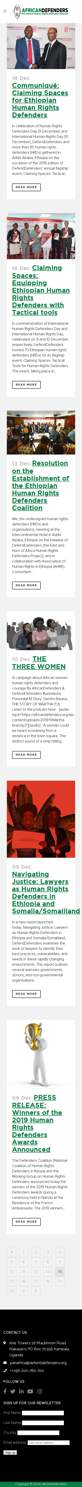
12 (36, 1272)
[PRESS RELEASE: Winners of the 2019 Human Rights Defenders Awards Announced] (41, 1054)
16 (24, 1281)
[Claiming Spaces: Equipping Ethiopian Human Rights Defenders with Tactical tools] (41, 236)
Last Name (12, 1423)
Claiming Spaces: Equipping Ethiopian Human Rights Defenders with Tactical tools (41, 290)
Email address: (15, 1443)
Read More (26, 187)
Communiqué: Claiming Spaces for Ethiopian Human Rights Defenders (40, 100)
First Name (12, 1413)
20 (11, 1291)
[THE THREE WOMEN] (41, 630)
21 (24, 1291)
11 (23, 1272)
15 (12, 1281)
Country (9, 1433)
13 (48, 1272)
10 (12, 1272)
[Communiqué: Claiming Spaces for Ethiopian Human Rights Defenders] (41, 46)
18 (48, 1281)
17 (36, 1281)
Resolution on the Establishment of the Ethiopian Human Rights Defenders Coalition (40, 486)
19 (60, 1281)
